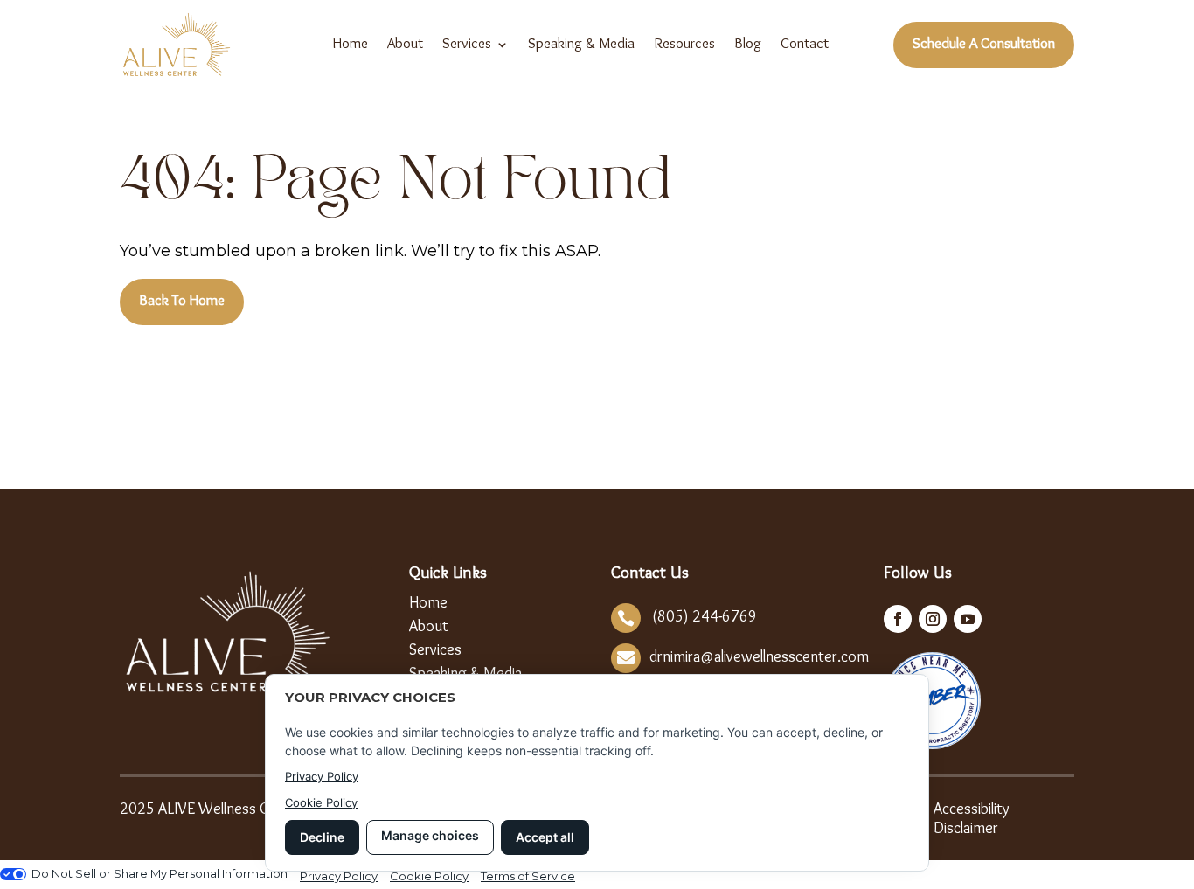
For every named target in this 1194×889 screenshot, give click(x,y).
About (405, 44)
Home (350, 44)
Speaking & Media (581, 44)
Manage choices (430, 835)
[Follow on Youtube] (968, 619)
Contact (805, 44)
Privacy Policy (321, 776)
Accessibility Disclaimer (972, 819)
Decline (322, 837)
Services (466, 44)
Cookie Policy (321, 802)
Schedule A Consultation (984, 44)
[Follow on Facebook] (898, 619)
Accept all (545, 837)
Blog (747, 44)
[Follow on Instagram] (933, 619)
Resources (684, 44)
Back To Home (182, 301)
